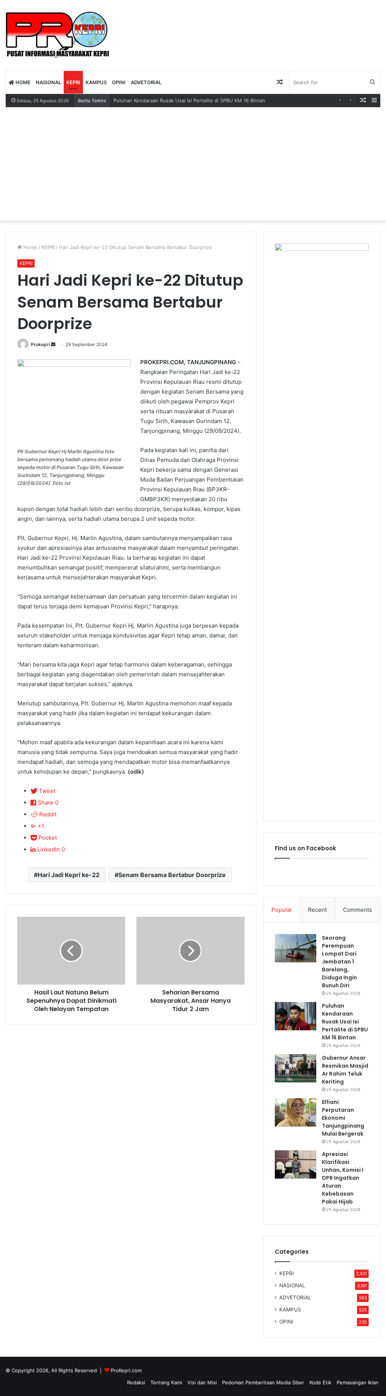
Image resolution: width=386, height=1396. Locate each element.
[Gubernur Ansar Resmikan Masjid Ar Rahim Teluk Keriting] (295, 1068)
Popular (281, 909)
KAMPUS (96, 82)
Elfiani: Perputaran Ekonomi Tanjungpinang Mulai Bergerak (343, 1117)
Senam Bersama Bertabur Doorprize (172, 875)
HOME (22, 82)
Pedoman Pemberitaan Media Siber (263, 1382)
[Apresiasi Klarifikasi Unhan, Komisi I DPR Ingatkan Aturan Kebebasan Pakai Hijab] (295, 1164)
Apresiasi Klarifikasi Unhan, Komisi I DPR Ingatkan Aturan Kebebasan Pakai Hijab (342, 1177)
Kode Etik (320, 1382)
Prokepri (40, 344)
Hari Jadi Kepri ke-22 (69, 875)
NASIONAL (48, 82)
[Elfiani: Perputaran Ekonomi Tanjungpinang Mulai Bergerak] (295, 1112)
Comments (357, 909)
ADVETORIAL (146, 82)
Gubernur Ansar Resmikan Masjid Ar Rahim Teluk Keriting (345, 1069)
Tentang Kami (166, 1382)
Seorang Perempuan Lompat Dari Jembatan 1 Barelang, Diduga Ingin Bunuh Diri (339, 961)
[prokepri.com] (57, 35)
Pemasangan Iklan (357, 1382)
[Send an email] (53, 344)
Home (29, 247)
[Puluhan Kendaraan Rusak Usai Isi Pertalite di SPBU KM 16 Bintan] (295, 1016)
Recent (317, 909)
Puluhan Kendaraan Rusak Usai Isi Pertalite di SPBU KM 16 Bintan (345, 1021)
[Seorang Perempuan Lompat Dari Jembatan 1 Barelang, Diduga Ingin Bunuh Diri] (295, 948)
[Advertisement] (193, 164)
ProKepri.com (126, 1370)
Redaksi (136, 1382)
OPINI (119, 82)
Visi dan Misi (202, 1382)
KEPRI (73, 82)
